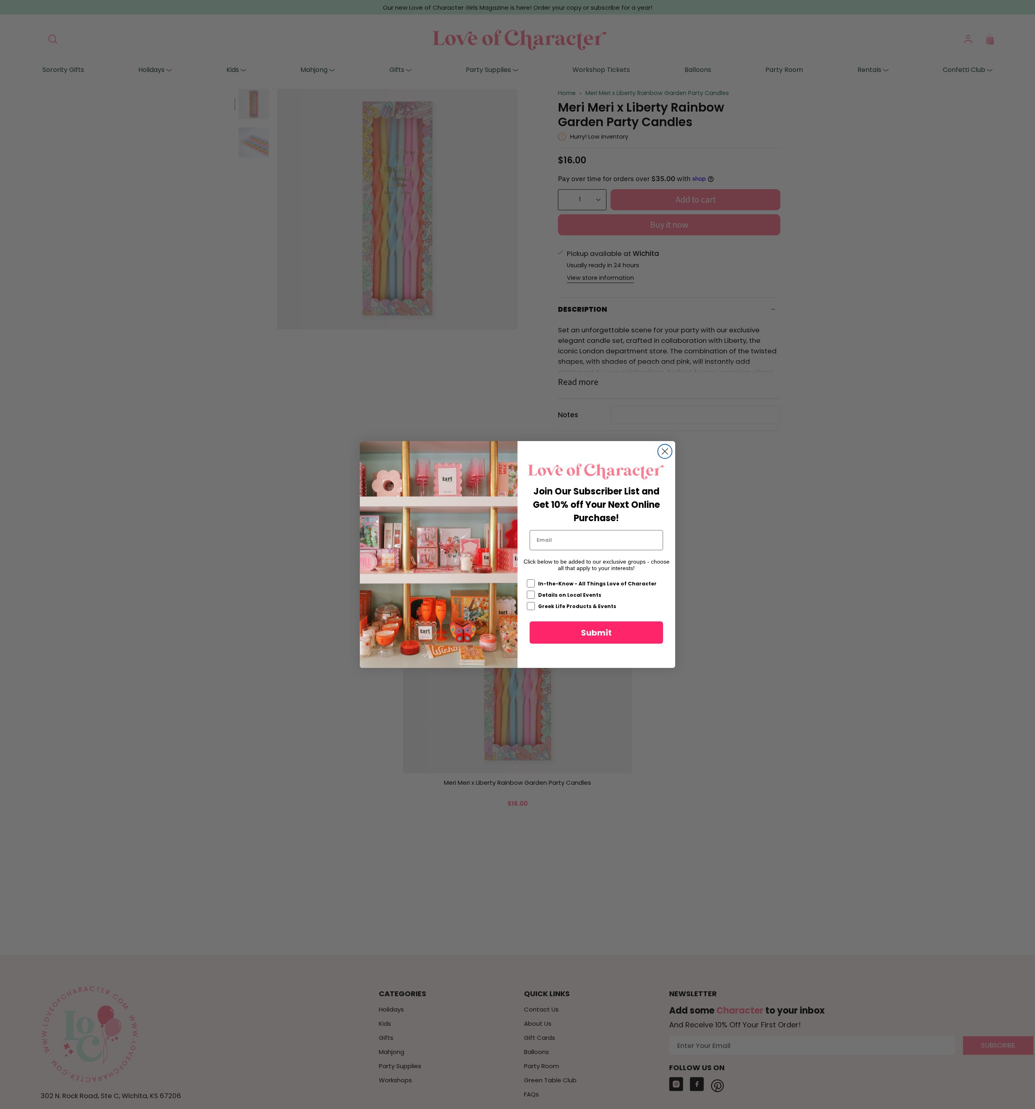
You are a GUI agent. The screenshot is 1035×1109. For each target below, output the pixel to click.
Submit (596, 632)
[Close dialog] (665, 451)
